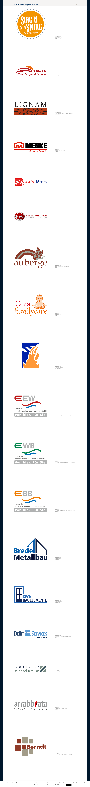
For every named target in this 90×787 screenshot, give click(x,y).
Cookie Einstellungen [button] (59, 784)
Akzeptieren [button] (69, 784)
